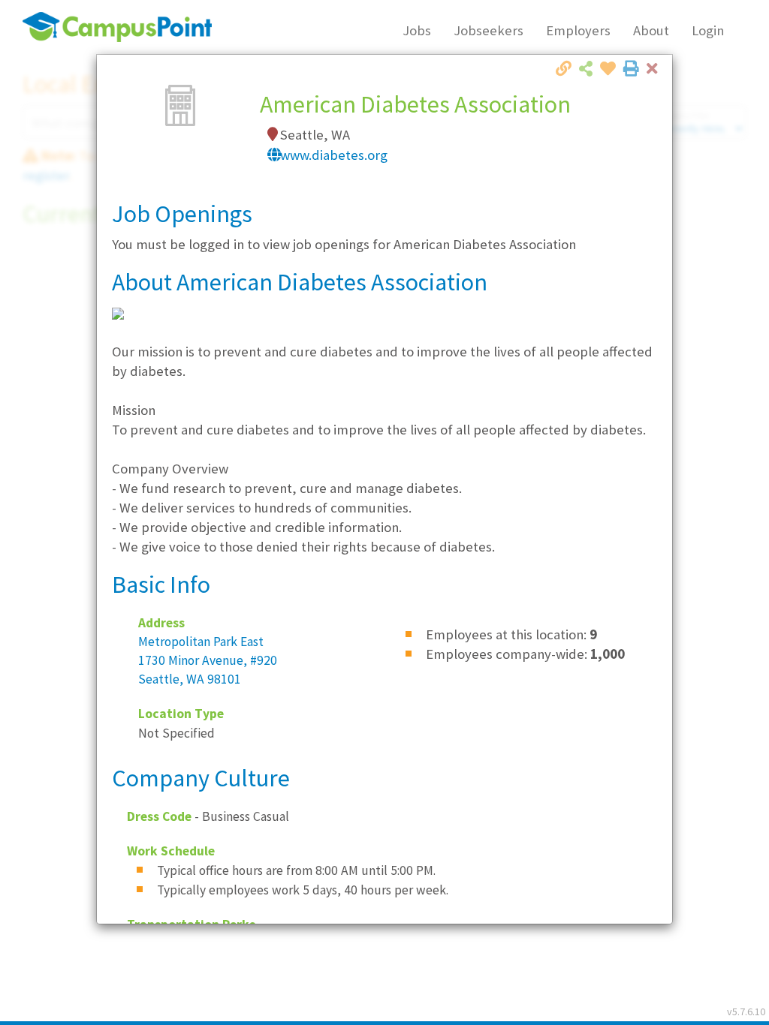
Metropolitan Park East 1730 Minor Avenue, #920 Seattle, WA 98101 (207, 660)
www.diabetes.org (334, 155)
